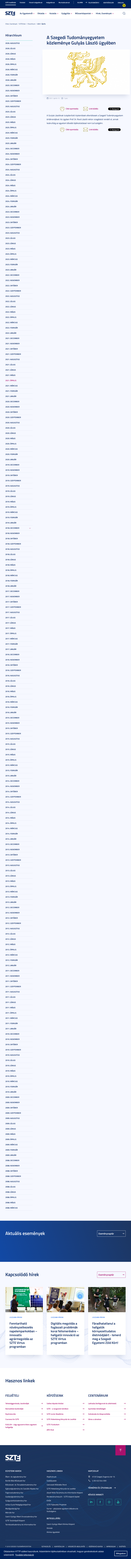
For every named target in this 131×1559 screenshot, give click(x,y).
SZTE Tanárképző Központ (15, 1520)
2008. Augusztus (12, 1181)
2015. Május (10, 754)
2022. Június (10, 306)
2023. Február (11, 264)
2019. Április (10, 507)
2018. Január (10, 586)
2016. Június (10, 686)
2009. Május (10, 1134)
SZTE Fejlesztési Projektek (57, 1504)
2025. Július (10, 111)
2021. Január (10, 396)
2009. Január (10, 1155)
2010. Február (11, 1086)
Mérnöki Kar (10, 1512)
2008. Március (11, 1208)
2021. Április (41, 24)
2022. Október (11, 285)
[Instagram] (109, 1502)
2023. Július (10, 238)
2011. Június (10, 1002)
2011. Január (10, 1028)
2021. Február (11, 391)
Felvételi (22, 2)
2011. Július (10, 997)
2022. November (12, 280)
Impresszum (111, 1546)
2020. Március (11, 449)
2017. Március (11, 638)
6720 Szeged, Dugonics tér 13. (103, 1476)
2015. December (12, 717)
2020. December (12, 401)
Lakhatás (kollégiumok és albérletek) (102, 1403)
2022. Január (10, 333)
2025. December (12, 85)
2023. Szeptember (13, 227)
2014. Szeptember (13, 797)
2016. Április (10, 696)
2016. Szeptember (13, 670)
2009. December (12, 1097)
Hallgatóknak (50, 2)
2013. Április (10, 886)
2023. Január (10, 270)
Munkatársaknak (64, 2)
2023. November (12, 217)
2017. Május (10, 628)
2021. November (12, 343)
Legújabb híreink (15, 1317)
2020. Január (10, 459)
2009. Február (11, 1150)
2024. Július (10, 175)
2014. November (12, 786)
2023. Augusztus (12, 233)
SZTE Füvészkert (53, 1424)
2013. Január (10, 902)
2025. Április (10, 127)
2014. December (12, 781)
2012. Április (10, 949)
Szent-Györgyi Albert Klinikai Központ (61, 1524)
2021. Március (11, 385)
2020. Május (10, 438)
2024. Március (11, 196)
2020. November (12, 407)
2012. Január (10, 965)
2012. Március (11, 955)
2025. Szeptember (13, 101)
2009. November (12, 1102)
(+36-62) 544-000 (99, 1480)
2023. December (12, 212)
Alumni (80, 2)
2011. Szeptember (13, 986)
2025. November (12, 90)
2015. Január (10, 775)
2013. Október (11, 854)
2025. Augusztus (12, 106)
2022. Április (10, 317)
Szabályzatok (52, 1480)
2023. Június (10, 243)
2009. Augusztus (12, 1118)
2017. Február (11, 644)
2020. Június (10, 433)
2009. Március (11, 1144)
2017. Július (10, 617)
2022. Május (10, 312)
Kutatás (53, 13)
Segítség (122, 1546)
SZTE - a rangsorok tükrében (57, 1408)
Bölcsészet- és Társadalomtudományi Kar (21, 1484)
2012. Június (10, 939)
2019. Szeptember (13, 480)
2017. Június (10, 623)
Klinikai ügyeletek (53, 1532)
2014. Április (10, 823)
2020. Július (10, 428)
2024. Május (10, 185)
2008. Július (10, 1186)
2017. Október (11, 602)
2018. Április (10, 570)
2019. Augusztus (12, 486)
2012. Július (10, 934)
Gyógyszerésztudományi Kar (16, 1500)
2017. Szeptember (13, 607)
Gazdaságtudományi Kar (14, 1496)
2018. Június (10, 559)
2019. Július (10, 491)
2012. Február (11, 960)
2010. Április (10, 1076)
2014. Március (11, 828)
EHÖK (49, 1500)
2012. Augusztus (12, 928)
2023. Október (11, 222)
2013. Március (11, 891)
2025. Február (11, 138)
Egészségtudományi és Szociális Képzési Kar (22, 1488)
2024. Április (10, 190)
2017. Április (10, 633)
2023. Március (11, 259)
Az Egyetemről (26, 13)
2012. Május (10, 944)
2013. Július (10, 870)
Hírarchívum (31, 24)
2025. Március (11, 132)
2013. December (12, 844)
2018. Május (10, 565)
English (121, 3)
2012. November (12, 912)
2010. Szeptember (13, 1049)
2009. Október (11, 1107)
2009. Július (10, 1123)
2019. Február (11, 517)
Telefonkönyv (93, 3)
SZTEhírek (22, 24)
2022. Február (11, 327)
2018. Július (10, 554)
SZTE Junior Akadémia (55, 1414)
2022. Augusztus (12, 296)
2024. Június (10, 180)
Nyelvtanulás (10, 1414)
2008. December (12, 1160)
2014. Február (11, 833)
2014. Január (10, 839)
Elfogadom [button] (121, 1553)
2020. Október (11, 412)
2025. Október (11, 96)
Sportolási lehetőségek (97, 1408)
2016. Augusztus (12, 675)
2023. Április (10, 254)
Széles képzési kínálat (55, 1403)
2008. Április (10, 1197)
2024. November (12, 154)
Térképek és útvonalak (100, 1488)
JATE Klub (50, 1430)
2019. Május (10, 501)
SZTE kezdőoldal (10, 2)
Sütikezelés (46, 1546)
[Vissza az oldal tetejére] (120, 1450)
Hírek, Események (104, 13)
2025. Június (10, 117)
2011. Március (11, 1018)
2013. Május (10, 881)
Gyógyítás (65, 13)
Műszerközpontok (83, 13)
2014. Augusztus (12, 802)
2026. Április (10, 64)
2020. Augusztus (12, 422)
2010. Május (10, 1071)
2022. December (12, 275)
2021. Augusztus (12, 359)
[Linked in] (91, 1502)
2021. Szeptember (13, 354)
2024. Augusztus (12, 169)
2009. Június (10, 1129)
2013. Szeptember (13, 860)
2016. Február (11, 707)
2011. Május (10, 1007)
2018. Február (11, 580)
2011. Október (11, 981)
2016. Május (10, 691)
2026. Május (10, 59)
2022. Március (11, 322)
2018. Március (11, 575)
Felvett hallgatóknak (35, 2)
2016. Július (10, 681)
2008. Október (11, 1171)
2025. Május (10, 122)
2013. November (12, 849)
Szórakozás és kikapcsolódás (99, 1414)
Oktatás (41, 13)
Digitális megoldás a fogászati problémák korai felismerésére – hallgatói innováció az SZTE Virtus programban (65, 1333)
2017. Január (10, 649)
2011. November (12, 976)
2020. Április (10, 443)
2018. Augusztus (12, 549)
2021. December (12, 338)
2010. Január (10, 1092)
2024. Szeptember (13, 164)
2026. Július (10, 48)
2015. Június (10, 749)
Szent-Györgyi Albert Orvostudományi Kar (21, 1516)
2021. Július (10, 364)
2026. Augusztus (12, 43)
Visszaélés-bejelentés (76, 1546)
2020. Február (11, 454)
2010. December (12, 1034)
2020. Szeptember (13, 417)
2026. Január (10, 80)
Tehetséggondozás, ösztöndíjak (17, 1403)
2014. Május (10, 818)
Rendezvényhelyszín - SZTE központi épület (63, 1496)
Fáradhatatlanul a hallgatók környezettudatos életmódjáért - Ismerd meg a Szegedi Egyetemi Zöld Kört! (106, 1333)
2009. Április (10, 1139)
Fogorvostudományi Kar (14, 1492)
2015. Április (10, 760)
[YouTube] (118, 1502)
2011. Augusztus (12, 991)
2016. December (12, 654)
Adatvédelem (108, 3)
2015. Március (11, 765)
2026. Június (10, 53)
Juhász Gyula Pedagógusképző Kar (18, 1504)
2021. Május (10, 375)
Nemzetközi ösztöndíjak (14, 1408)
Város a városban (94, 1419)
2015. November (12, 723)
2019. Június (10, 496)
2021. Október (11, 349)
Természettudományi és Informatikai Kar (20, 1524)
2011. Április (10, 1013)
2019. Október (11, 475)
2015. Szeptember (13, 733)
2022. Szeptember (13, 291)
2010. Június (10, 1065)
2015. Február (11, 770)
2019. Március (11, 512)
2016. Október (11, 665)
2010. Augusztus (12, 1055)
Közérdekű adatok (96, 1546)
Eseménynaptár (106, 1233)
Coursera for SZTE (12, 1419)
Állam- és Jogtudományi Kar (15, 1476)
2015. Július (10, 744)
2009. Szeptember (13, 1113)
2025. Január (10, 143)
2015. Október (11, 728)
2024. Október (11, 159)
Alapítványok (51, 1476)
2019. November (12, 470)
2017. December (12, 591)
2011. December (12, 970)
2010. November (12, 1039)
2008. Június (10, 1192)
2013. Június (10, 876)
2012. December (12, 907)
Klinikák (50, 1528)
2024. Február (11, 201)
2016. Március (11, 702)
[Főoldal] (10, 13)
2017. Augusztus (12, 612)
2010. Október (11, 1044)
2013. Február (11, 897)
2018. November (12, 533)
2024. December (12, 148)
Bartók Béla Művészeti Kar (15, 1480)
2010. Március (11, 1081)
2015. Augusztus (12, 739)
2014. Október (11, 791)
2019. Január (10, 522)
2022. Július (10, 301)
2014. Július (10, 807)
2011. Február (11, 1023)
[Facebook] (100, 1502)
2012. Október (11, 918)
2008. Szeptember (13, 1176)
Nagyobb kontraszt (124, 5)
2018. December (12, 528)
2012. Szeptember (13, 923)
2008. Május (10, 1202)
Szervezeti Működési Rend (57, 1484)
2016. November (12, 659)
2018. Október (11, 538)
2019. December (12, 464)
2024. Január (10, 206)
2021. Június (10, 370)
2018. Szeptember (13, 544)
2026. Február (11, 75)
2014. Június (10, 812)
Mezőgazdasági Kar (12, 1508)
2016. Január (10, 712)
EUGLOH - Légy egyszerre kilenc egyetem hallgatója (21, 1425)
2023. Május (10, 248)
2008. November (12, 1165)
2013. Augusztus (12, 865)
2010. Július (10, 1060)
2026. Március (11, 69)
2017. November (12, 596)
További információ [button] (24, 1555)
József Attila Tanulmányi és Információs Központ (65, 1492)
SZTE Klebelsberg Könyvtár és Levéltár (61, 1419)
